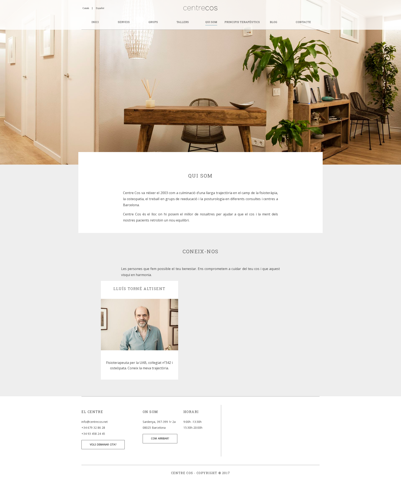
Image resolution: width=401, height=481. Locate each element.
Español (100, 8)
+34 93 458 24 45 (93, 434)
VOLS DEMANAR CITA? (103, 444)
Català (85, 8)
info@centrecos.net (94, 422)
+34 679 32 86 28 (93, 428)
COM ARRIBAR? (160, 438)
